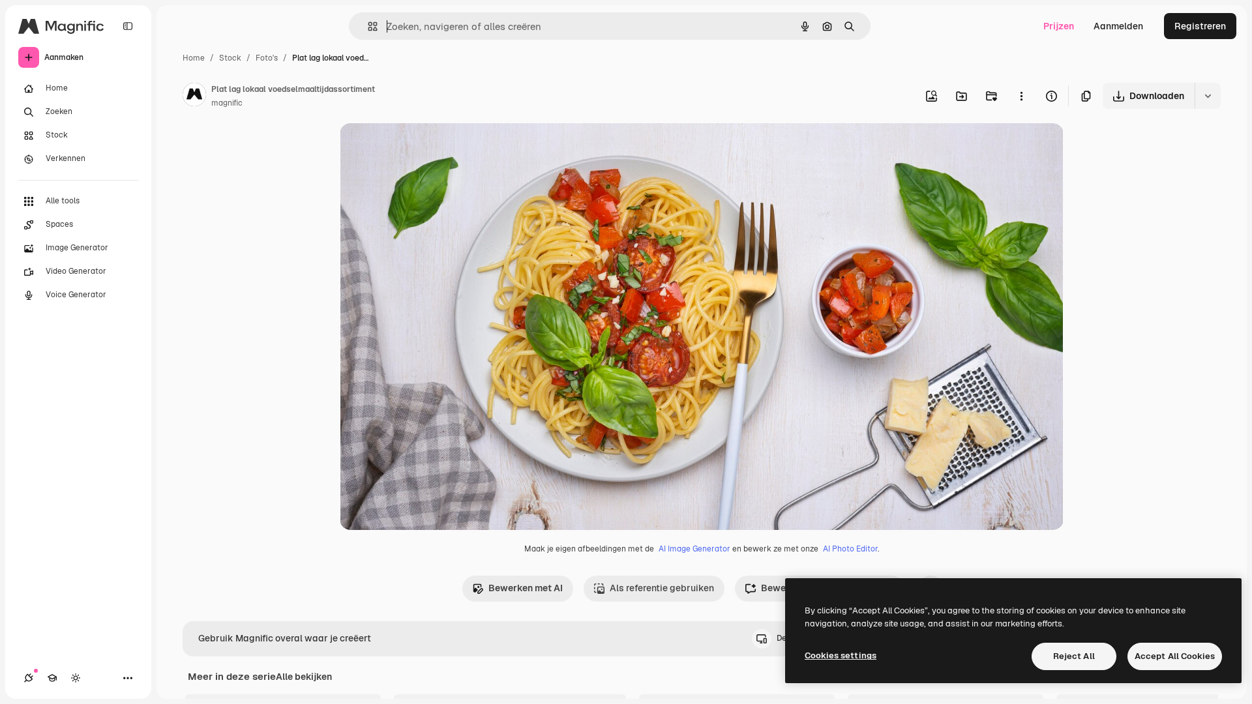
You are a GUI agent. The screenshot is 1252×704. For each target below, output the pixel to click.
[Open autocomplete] (367, 26)
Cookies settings (840, 655)
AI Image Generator (694, 549)
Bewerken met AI (525, 588)
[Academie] (52, 677)
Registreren (1200, 26)
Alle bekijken (304, 676)
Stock (230, 58)
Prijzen (1058, 26)
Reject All (1074, 656)
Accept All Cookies (1175, 656)
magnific (227, 103)
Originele (425, 148)
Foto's (267, 58)
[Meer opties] (1021, 96)
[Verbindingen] (28, 677)
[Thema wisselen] (75, 677)
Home (194, 58)
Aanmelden (1118, 26)
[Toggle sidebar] (127, 26)
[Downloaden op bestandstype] (1208, 96)
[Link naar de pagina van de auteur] (194, 96)
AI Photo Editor (850, 549)
